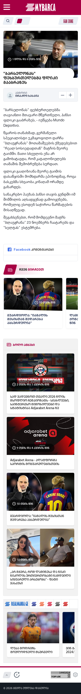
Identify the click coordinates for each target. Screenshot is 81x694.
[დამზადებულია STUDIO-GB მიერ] (75, 676)
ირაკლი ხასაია (27, 96)
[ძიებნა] (8, 21)
